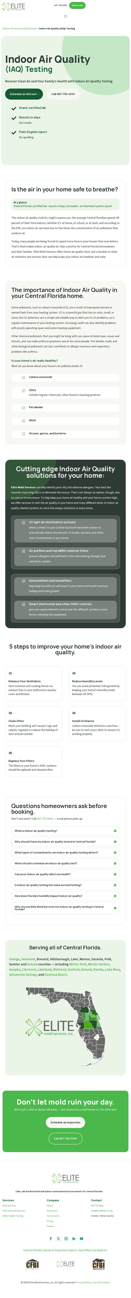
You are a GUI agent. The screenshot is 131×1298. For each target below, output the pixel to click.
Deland (86, 969)
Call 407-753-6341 (63, 94)
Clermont (29, 969)
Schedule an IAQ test (23, 94)
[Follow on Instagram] (66, 1238)
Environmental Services (24, 28)
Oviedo (98, 969)
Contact (50, 1226)
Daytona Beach (56, 974)
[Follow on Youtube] (81, 1238)
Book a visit (77, 5)
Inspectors (52, 1210)
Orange (14, 959)
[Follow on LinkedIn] (74, 1238)
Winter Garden (98, 964)
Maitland (59, 969)
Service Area (53, 1216)
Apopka (14, 969)
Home (6, 28)
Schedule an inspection (65, 1122)
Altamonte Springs (23, 974)
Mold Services (9, 1205)
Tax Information (101, 1282)
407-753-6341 (45, 819)
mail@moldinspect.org (102, 1210)
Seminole (28, 959)
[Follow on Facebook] (51, 1238)
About (50, 1205)
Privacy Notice (83, 1282)
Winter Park (77, 964)
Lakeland (44, 969)
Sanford (73, 969)
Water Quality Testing (13, 1216)
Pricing (50, 1221)
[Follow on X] (58, 1238)
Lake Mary (112, 969)
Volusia (32, 964)
